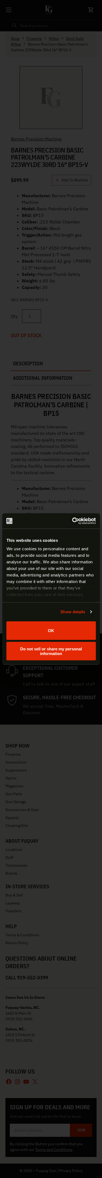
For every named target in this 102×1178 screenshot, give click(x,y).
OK (51, 630)
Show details (72, 611)
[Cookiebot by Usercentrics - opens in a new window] (73, 521)
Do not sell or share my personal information (51, 651)
